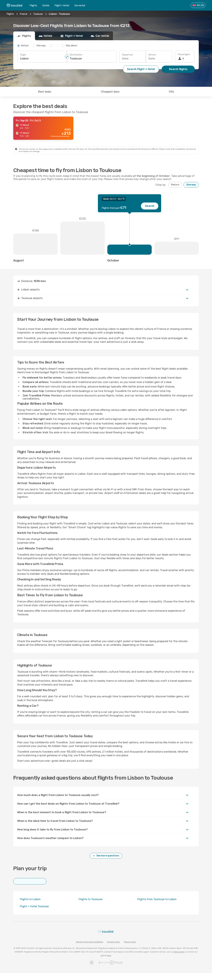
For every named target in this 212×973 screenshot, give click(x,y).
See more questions (107, 855)
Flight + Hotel (62, 5)
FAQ (171, 91)
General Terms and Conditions (89, 942)
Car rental (79, 5)
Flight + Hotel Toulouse (34, 906)
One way (191, 184)
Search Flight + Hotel (141, 69)
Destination (76, 54)
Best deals (44, 91)
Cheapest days (110, 91)
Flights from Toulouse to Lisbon (157, 899)
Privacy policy (130, 942)
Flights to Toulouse (90, 899)
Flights (33, 5)
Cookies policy (113, 942)
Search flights (178, 69)
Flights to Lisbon (30, 899)
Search (149, 205)
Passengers (184, 54)
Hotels (45, 5)
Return (152, 54)
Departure (127, 54)
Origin (23, 54)
